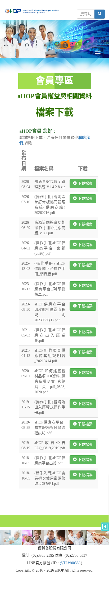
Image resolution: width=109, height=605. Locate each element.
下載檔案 (85, 183)
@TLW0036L (70, 563)
